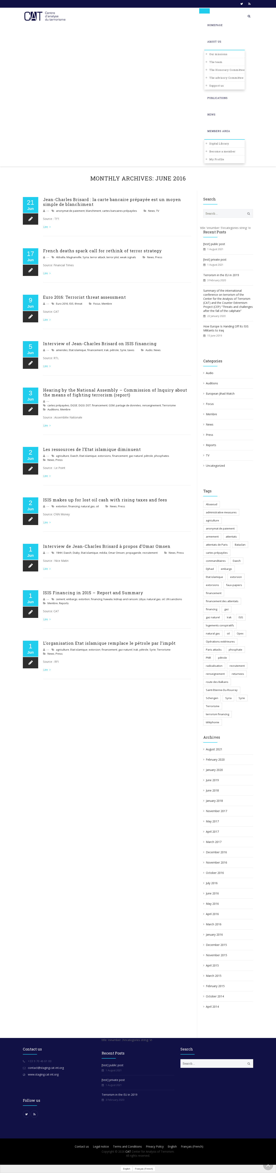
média (103, 553)
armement (212, 536)
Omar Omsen (116, 553)
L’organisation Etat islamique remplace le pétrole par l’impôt (109, 643)
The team (215, 62)
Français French (192, 1146)
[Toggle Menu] (204, 11)
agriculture (62, 456)
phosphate (235, 649)
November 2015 (216, 955)
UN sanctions (174, 599)
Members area (218, 131)
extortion (61, 506)
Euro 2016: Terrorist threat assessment (84, 297)
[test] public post (214, 244)
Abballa (60, 257)
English (172, 1146)
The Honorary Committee (227, 70)
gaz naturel (136, 456)
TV (157, 211)
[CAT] (46, 16)
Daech (74, 456)
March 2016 (213, 924)
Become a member (222, 151)
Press (158, 257)
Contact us (82, 1146)
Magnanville (73, 257)
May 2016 (212, 904)
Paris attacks (214, 649)
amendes (62, 350)
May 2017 (212, 821)
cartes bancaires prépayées (119, 211)
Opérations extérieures (220, 641)
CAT (128, 1151)
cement (60, 599)
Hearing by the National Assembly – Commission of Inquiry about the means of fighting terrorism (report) (115, 392)
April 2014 (212, 1006)
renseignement (151, 405)
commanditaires (216, 561)
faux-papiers (234, 585)
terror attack (97, 257)
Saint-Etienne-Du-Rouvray (222, 690)
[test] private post (214, 259)
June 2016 (212, 893)
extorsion (94, 649)
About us (214, 41)
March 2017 (213, 842)
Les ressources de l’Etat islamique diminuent (92, 449)
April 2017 (212, 831)
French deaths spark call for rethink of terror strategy (102, 250)
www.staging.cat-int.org (43, 1074)
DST (88, 405)
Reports (64, 603)
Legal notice (101, 1146)
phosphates (161, 456)
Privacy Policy (155, 1146)
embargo (71, 599)
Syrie (123, 350)
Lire (46, 227)
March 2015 (213, 976)
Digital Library (219, 143)
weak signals (128, 257)
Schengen (212, 698)
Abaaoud (211, 504)
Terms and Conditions (127, 1146)
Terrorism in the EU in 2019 (221, 275)
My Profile (216, 159)
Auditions (53, 409)
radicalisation (214, 666)
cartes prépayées (58, 405)
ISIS (71, 303)
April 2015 (212, 965)
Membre (107, 303)
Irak (106, 350)
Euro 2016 (62, 303)
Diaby (76, 553)
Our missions (218, 54)
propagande (133, 553)
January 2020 (214, 770)
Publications (217, 98)
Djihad (210, 569)
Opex (240, 633)
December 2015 (216, 945)
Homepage (215, 25)
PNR (208, 657)
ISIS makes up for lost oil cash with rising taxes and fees (105, 499)
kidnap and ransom (126, 599)
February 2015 (215, 986)
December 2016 (216, 852)
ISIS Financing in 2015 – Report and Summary (93, 592)
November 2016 (216, 862)
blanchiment (93, 211)
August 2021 (214, 749)
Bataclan (240, 544)
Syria (86, 257)
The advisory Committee (226, 78)
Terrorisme (169, 405)
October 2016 (215, 873)
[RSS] (249, 4)
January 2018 (214, 801)
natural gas (88, 506)
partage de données (128, 405)
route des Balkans (217, 682)
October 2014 (215, 996)
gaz (226, 609)
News (211, 114)
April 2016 (212, 914)
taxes (130, 350)
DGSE (74, 405)
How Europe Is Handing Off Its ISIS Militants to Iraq (226, 328)
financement (95, 350)
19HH (59, 553)
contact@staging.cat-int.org (46, 1068)
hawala (108, 599)
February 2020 (215, 759)
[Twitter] (242, 4)
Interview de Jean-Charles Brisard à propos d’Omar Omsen (107, 546)
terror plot (112, 257)
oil (97, 506)
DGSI (82, 405)
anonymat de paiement (70, 211)
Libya (142, 599)
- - (48, 211)
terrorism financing (217, 714)
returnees (238, 674)
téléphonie (212, 722)
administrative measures (221, 512)
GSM (112, 405)
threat (78, 303)
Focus (96, 303)
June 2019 (212, 780)
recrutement (150, 553)
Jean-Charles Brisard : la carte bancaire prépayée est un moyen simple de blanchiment (112, 202)
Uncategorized (215, 466)
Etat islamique (77, 350)
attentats (231, 536)
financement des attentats (222, 601)
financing (74, 506)
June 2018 (212, 790)
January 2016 (214, 934)
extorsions (104, 456)
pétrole (114, 350)
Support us (216, 85)
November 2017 (216, 811)
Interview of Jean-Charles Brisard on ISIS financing (100, 343)
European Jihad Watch (220, 393)
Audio (149, 350)
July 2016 (212, 883)
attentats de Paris (217, 544)
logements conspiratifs (220, 625)
